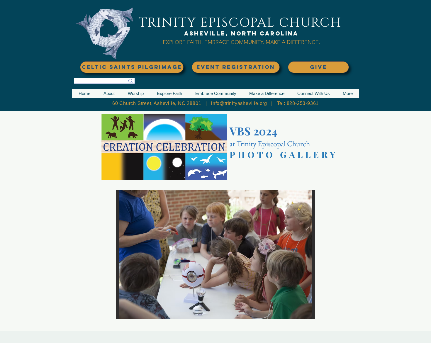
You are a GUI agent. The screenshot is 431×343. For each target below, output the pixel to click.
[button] (109, 93)
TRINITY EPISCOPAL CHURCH (240, 22)
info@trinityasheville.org (239, 103)
